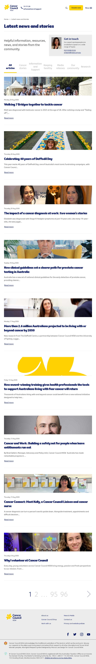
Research (85, 66)
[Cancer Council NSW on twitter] (74, 634)
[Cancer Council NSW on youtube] (88, 634)
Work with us (46, 623)
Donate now (76, 8)
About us (44, 615)
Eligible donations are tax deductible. (58, 658)
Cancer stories (23, 66)
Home (6, 19)
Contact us (68, 619)
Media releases (60, 66)
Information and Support (35, 66)
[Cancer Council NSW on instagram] (81, 634)
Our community (73, 66)
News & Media (69, 615)
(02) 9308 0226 (70, 50)
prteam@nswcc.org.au (72, 52)
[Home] (11, 7)
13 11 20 (32, 7)
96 (64, 594)
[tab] (10, 67)
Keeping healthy (48, 66)
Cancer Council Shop (49, 619)
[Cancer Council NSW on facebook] (68, 634)
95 (54, 594)
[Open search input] (67, 8)
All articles (10, 66)
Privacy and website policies (74, 623)
